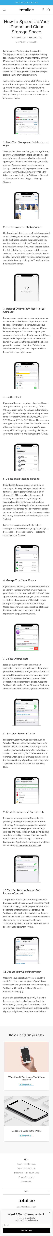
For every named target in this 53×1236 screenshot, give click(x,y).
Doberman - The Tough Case (26, 1172)
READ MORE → (27, 1084)
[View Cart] (48, 10)
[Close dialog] (49, 1212)
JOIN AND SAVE (26, 1230)
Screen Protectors (26, 1177)
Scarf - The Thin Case (26, 1164)
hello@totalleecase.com (26, 1207)
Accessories (26, 1181)
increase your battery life (28, 845)
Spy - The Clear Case (26, 1168)
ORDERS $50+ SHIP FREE (26, 2)
